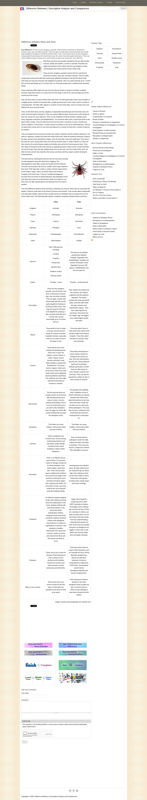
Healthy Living (117, 58)
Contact (109, 2)
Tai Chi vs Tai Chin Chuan (102, 195)
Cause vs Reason (99, 111)
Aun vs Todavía (98, 192)
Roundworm (116, 49)
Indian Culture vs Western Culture (105, 229)
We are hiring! (120, 2)
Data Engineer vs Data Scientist (104, 130)
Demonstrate (99, 63)
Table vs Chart (98, 153)
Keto (116, 67)
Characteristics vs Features (102, 117)
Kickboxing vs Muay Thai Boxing (104, 181)
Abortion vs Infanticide (100, 138)
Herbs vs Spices (98, 114)
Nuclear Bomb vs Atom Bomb (103, 148)
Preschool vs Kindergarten (102, 150)
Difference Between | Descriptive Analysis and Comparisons (57, 8)
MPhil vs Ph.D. (98, 237)
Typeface (99, 49)
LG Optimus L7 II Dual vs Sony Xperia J (107, 190)
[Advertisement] (73, 25)
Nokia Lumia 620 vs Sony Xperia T (105, 198)
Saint (99, 58)
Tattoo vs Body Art (99, 187)
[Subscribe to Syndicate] (92, 240)
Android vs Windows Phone (102, 167)
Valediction (117, 63)
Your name (25, 693)
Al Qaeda (99, 67)
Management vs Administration (104, 164)
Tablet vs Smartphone (100, 223)
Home (75, 2)
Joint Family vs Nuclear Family (104, 231)
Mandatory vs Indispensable (103, 136)
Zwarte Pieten (117, 53)
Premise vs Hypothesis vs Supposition (106, 122)
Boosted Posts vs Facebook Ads (104, 133)
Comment (25, 700)
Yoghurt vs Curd (98, 169)
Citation (83, 2)
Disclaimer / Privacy (96, 2)
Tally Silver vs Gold (99, 184)
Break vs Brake (98, 119)
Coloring (99, 53)
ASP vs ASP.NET (99, 179)
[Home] (22, 9)
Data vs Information (99, 161)
